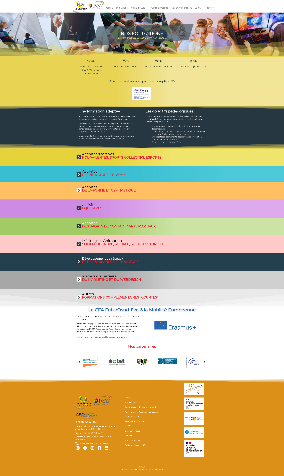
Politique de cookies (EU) (136, 445)
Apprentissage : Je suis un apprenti (140, 407)
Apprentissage (138, 8)
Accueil (109, 8)
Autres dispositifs (159, 8)
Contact (210, 8)
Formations (122, 8)
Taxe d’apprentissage (181, 8)
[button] (79, 362)
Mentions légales (132, 440)
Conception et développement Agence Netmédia (142, 469)
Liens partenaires (132, 431)
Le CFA (198, 8)
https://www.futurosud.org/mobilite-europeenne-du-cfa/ (102, 337)
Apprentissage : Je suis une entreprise (141, 412)
